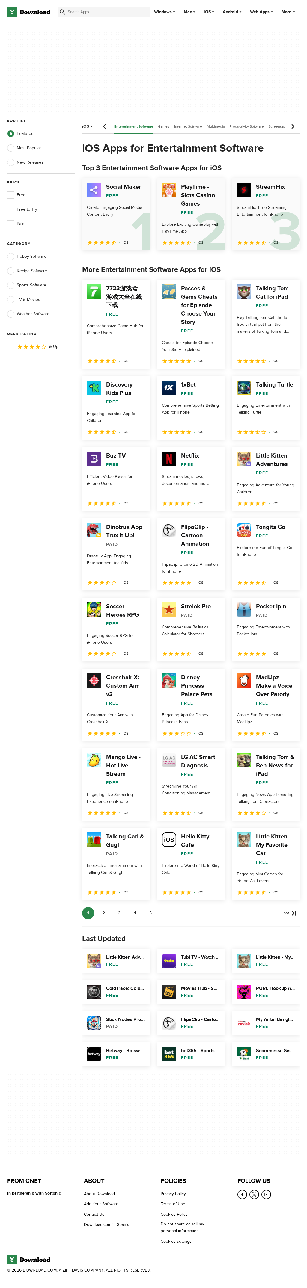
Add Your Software (101, 1203)
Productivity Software (247, 126)
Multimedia (216, 126)
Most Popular (29, 147)
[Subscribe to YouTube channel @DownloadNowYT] (266, 1194)
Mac (188, 12)
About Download (99, 1193)
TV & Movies (28, 299)
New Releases (30, 162)
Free (21, 194)
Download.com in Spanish (108, 1224)
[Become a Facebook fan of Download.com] (242, 1194)
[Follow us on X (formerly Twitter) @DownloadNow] (254, 1194)
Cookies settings (176, 1241)
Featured (25, 133)
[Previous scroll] (104, 126)
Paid (21, 223)
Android (230, 12)
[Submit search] (62, 12)
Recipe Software (32, 270)
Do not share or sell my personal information (182, 1227)
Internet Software (188, 126)
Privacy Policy (173, 1193)
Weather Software (33, 313)
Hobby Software (31, 256)
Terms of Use (173, 1203)
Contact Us (94, 1214)
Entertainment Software (133, 126)
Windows (163, 12)
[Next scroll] (292, 126)
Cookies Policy (174, 1214)
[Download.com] (28, 12)
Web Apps (260, 12)
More (286, 11)
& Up (53, 346)
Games (163, 126)
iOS (207, 12)
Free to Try (27, 209)
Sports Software (31, 285)
